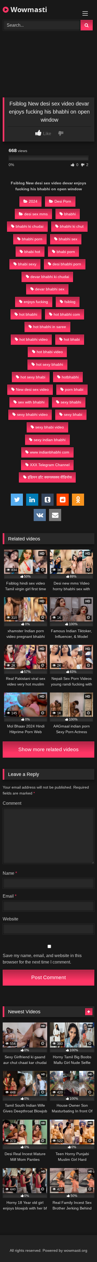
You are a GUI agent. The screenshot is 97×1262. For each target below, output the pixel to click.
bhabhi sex (68, 239)
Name (10, 873)
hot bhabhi (28, 314)
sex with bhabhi (31, 402)
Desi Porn (62, 201)
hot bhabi (72, 339)
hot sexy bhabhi (49, 364)
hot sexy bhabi (32, 377)
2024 (33, 201)
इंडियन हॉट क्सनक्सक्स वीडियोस (50, 477)
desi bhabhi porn (67, 264)
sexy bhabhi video (32, 414)
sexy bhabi (73, 414)
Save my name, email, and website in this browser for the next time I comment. (42, 958)
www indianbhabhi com (49, 452)
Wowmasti (28, 9)
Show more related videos (48, 749)
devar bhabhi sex (49, 289)
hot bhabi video (50, 352)
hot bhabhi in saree (49, 327)
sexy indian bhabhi (49, 440)
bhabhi (70, 214)
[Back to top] (80, 1246)
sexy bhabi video (49, 427)
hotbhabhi (70, 377)
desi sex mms (36, 214)
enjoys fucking (36, 302)
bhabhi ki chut (72, 226)
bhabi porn (66, 251)
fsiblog (69, 302)
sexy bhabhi (71, 402)
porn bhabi (74, 389)
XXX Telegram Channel (50, 465)
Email (9, 896)
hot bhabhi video (33, 339)
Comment (12, 803)
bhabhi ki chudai (29, 226)
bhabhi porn (32, 239)
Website (10, 919)
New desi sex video (32, 389)
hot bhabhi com (67, 314)
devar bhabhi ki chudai (49, 277)
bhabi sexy (27, 264)
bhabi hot (32, 251)
